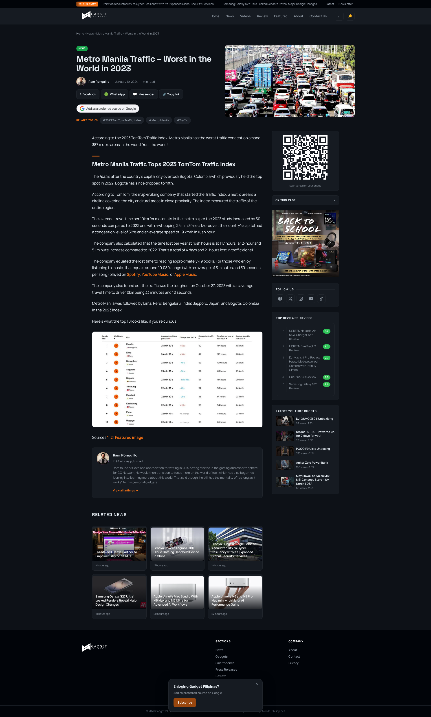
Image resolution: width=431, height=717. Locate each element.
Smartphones (225, 663)
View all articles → (125, 490)
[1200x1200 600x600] (305, 276)
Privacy (293, 663)
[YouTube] (311, 298)
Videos (245, 16)
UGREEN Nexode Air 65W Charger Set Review (302, 335)
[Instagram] (301, 298)
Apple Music (185, 274)
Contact (294, 656)
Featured (281, 16)
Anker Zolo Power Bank (312, 463)
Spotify (133, 274)
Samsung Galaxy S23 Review (303, 386)
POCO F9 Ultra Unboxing (313, 449)
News (230, 16)
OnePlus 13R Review (302, 377)
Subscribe (185, 702)
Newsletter (346, 4)
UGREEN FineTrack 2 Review (302, 348)
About (298, 16)
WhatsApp (114, 94)
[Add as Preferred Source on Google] (107, 108)
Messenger (143, 94)
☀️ (350, 16)
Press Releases (226, 669)
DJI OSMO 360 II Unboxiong (314, 419)
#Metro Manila (159, 120)
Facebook (88, 94)
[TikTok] (321, 298)
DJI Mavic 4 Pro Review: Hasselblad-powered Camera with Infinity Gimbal (305, 363)
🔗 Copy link (171, 94)
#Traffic (182, 120)
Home (215, 16)
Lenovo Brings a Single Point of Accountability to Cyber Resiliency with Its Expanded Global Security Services (119, 4)
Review (262, 16)
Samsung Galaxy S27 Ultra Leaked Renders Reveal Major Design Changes (245, 4)
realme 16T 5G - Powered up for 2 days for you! (315, 434)
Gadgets (222, 656)
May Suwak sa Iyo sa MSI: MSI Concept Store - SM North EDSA (313, 480)
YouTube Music (155, 274)
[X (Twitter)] (290, 298)
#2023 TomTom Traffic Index (122, 120)
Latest (330, 4)
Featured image (129, 437)
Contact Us (318, 16)
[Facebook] (280, 298)
